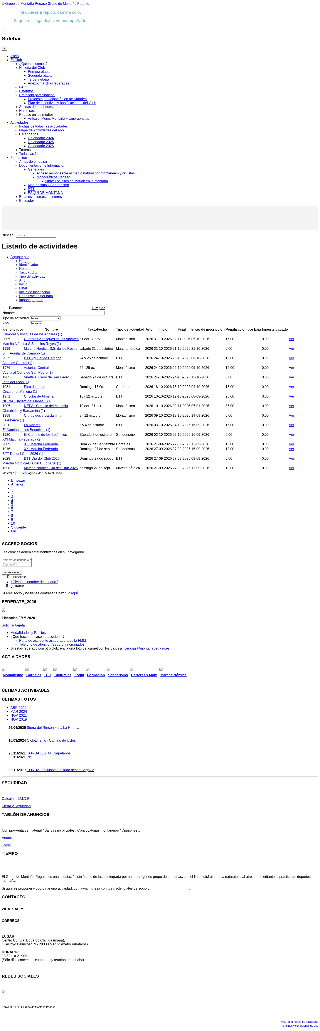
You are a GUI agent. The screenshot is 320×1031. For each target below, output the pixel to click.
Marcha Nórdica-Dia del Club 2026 (51, 468)
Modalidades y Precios (28, 633)
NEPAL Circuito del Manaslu (46, 406)
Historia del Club (32, 68)
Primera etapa (39, 71)
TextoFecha (28, 272)
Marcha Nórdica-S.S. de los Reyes (50, 348)
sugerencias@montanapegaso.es (28, 928)
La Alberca (32, 425)
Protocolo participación (37, 95)
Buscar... (8, 235)
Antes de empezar (33, 161)
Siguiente (18, 527)
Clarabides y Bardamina (42, 415)
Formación (18, 157)
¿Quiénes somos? (33, 64)
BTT (31, 189)
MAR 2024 (18, 711)
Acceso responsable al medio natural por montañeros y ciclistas (86, 173)
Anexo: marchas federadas (48, 83)
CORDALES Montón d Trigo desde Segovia (60, 770)
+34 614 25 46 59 (15, 913)
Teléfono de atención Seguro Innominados (51, 644)
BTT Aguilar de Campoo (42, 358)
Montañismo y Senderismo (48, 185)
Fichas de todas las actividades (43, 126)
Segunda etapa (40, 75)
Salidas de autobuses (36, 107)
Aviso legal (286, 1021)
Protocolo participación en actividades (57, 99)
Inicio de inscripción (34, 292)
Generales (36, 169)
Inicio (14, 56)
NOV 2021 (18, 715)
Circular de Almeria (39, 396)
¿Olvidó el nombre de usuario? (34, 582)
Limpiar (98, 308)
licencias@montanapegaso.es (146, 648)
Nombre (25, 268)
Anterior (17, 484)
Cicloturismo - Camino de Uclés (51, 740)
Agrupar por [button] (19, 257)
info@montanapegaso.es (21, 925)
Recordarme (16, 577)
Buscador (26, 200)
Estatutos (26, 91)
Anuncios (9, 838)
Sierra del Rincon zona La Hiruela (53, 727)
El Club (16, 60)
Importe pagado (31, 300)
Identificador (28, 265)
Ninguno (25, 261)
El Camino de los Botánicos (45, 434)
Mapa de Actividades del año (41, 130)
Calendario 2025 (41, 142)
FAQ (22, 87)
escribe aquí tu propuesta (169, 888)
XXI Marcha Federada (41, 444)
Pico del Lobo (34, 387)
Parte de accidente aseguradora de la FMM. (53, 640)
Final (23, 288)
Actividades (19, 122)
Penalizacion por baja (36, 296)
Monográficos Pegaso (53, 177)
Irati (29, 757)
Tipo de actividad (32, 276)
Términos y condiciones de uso (299, 1025)
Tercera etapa (38, 79)
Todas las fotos (30, 154)
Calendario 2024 (41, 138)
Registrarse (15, 586)
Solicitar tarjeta (13, 625)
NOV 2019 (18, 719)
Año (22, 280)
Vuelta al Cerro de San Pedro (46, 377)
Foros (6, 845)
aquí (74, 593)
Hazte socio (28, 111)
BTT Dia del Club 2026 (42, 458)
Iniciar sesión (11, 572)
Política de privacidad (305, 1021)
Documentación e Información (42, 165)
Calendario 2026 (41, 146)
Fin (13, 531)
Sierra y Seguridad (16, 806)
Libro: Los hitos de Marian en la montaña (76, 181)
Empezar (18, 480)
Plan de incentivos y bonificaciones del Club (62, 103)
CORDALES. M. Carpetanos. (49, 753)
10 (13, 523)
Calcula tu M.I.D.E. (16, 799)
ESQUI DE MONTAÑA (45, 193)
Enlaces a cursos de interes (40, 197)
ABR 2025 (18, 707)
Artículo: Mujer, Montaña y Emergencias (58, 118)
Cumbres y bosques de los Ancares (51, 339)
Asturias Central (36, 368)
